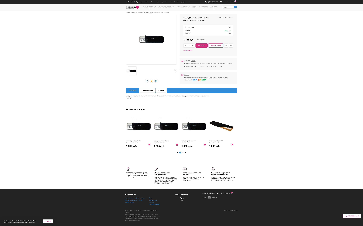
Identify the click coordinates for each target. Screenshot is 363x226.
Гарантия (176, 2)
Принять (48, 221)
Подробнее (31, 222)
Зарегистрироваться (142, 2)
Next (179, 71)
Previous (123, 73)
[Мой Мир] (156, 81)
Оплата (170, 2)
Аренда (183, 2)
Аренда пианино (129, 202)
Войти (130, 2)
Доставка (164, 2)
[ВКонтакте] (147, 81)
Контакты (189, 2)
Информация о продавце (231, 210)
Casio (229, 27)
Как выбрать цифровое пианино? (133, 200)
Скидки (158, 2)
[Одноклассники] (151, 81)
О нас (152, 2)
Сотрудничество (153, 200)
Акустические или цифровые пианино (135, 198)
